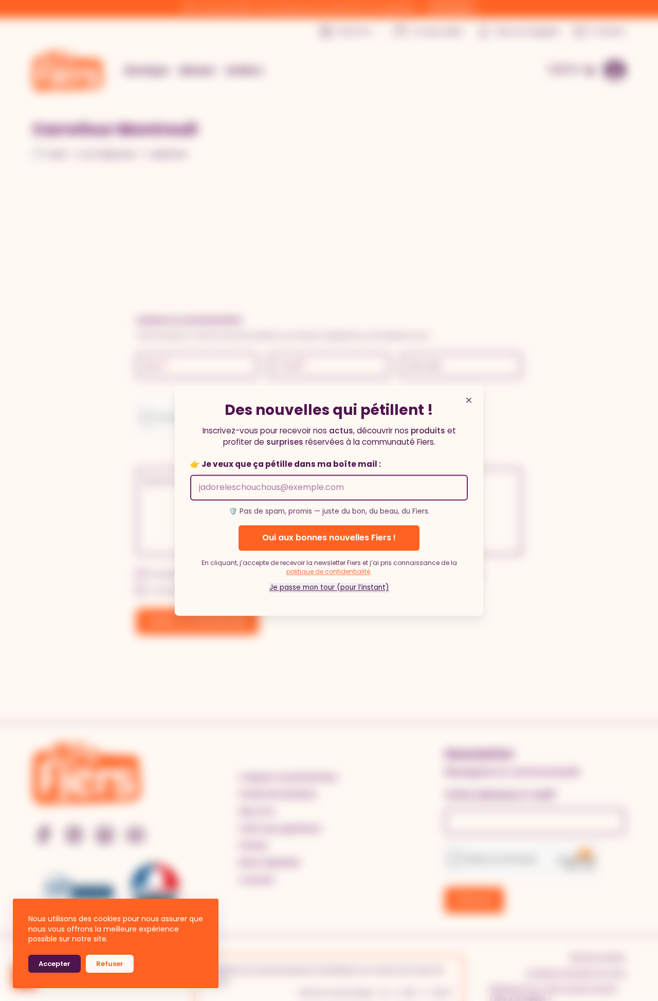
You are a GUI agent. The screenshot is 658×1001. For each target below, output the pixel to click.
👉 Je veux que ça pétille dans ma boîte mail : (285, 464)
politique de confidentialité (328, 571)
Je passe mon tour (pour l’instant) (329, 587)
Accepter (54, 964)
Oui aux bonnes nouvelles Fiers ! (329, 538)
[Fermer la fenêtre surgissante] (469, 400)
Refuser (109, 964)
